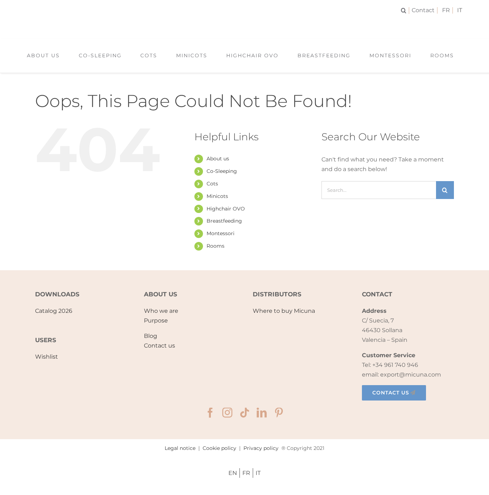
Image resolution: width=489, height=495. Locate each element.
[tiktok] (244, 413)
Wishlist (46, 356)
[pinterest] (279, 413)
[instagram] (227, 413)
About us (218, 158)
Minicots (217, 196)
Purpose (156, 320)
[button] (405, 10)
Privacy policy (261, 448)
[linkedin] (262, 413)
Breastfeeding (224, 221)
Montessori (220, 233)
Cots (212, 183)
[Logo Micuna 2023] (244, 24)
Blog (150, 336)
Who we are (161, 310)
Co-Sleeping (222, 171)
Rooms (215, 246)
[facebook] (210, 413)
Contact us (159, 345)
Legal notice (180, 448)
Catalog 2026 (53, 310)
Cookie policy (219, 448)
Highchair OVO (226, 208)
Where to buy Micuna (284, 310)
